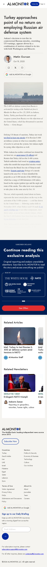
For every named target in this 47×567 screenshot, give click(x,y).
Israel (4, 465)
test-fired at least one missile (14, 137)
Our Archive (28, 465)
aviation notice (34, 161)
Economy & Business (31, 456)
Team (26, 495)
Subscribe (35, 4)
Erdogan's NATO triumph (16, 396)
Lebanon (5, 478)
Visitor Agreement (8, 489)
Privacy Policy (7, 492)
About (26, 489)
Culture (26, 462)
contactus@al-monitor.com (34, 554)
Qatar (4, 475)
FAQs (4, 495)
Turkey (4, 453)
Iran (3, 459)
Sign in (42, 4)
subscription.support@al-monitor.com (14, 549)
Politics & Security (30, 453)
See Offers (23, 308)
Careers (27, 498)
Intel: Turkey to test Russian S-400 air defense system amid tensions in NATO (18, 350)
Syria (3, 481)
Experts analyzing (17, 170)
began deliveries (10, 219)
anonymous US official (25, 155)
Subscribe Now (10, 441)
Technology (28, 459)
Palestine (5, 468)
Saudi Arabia (6, 456)
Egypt (4, 472)
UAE (3, 462)
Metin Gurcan (21, 57)
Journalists (27, 492)
